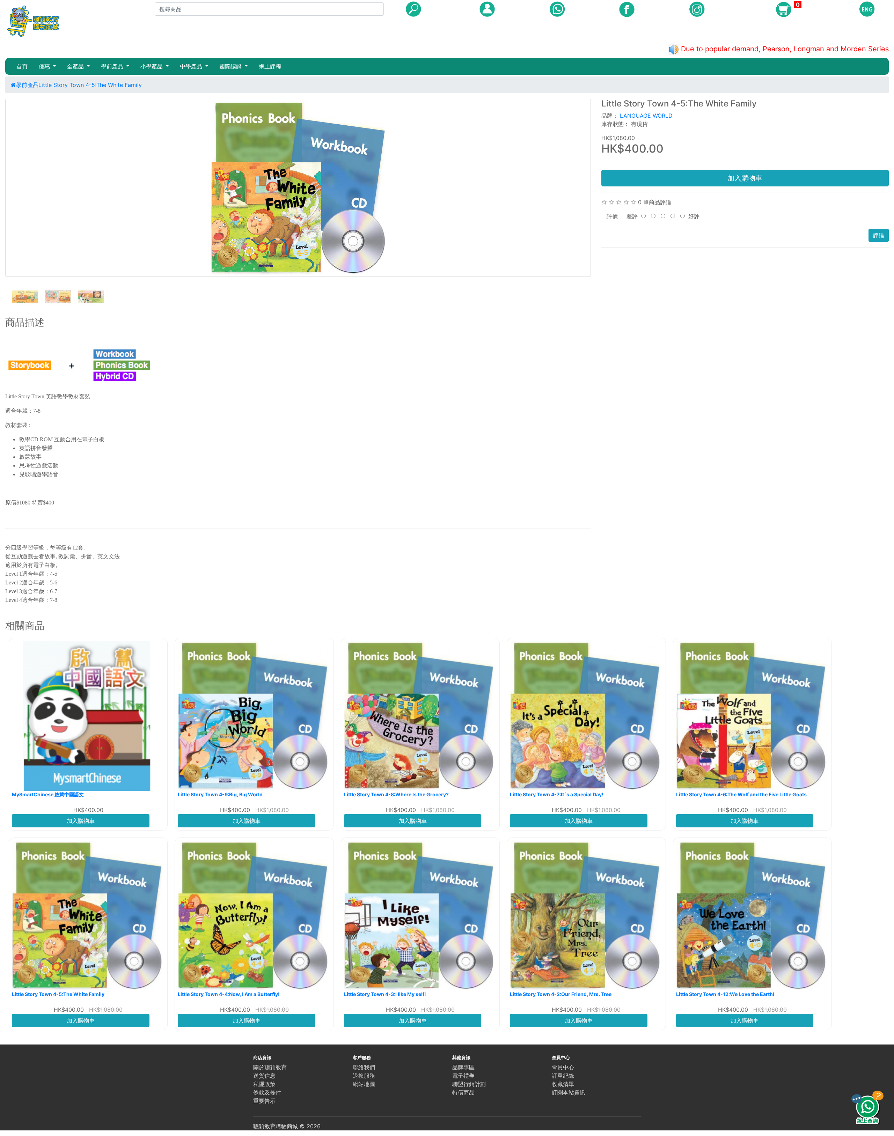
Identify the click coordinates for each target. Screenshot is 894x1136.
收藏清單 (563, 1083)
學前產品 (27, 84)
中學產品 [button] (192, 66)
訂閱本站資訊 (568, 1092)
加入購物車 (744, 178)
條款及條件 (267, 1092)
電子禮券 (463, 1075)
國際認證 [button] (231, 66)
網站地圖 (364, 1083)
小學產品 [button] (152, 66)
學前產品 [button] (113, 66)
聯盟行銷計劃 (469, 1083)
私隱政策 (264, 1083)
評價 (612, 216)
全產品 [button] (76, 66)
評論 (878, 235)
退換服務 (364, 1075)
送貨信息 (264, 1075)
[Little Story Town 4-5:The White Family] (298, 188)
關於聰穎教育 (270, 1067)
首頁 (22, 66)
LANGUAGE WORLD (646, 115)
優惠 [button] (45, 66)
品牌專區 (463, 1067)
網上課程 (270, 66)
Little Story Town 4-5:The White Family (90, 84)
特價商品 (463, 1092)
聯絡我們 (364, 1067)
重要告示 (264, 1100)
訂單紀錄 (563, 1075)
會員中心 (563, 1067)
